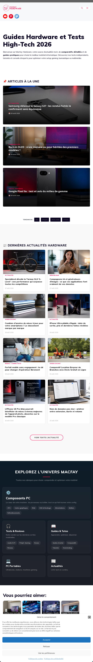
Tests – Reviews (15, 189)
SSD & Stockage (45, 508)
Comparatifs (14, 144)
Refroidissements (14, 513)
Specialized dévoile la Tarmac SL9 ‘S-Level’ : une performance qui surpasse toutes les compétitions (23, 281)
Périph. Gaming (24, 543)
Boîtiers (71, 508)
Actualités (13, 103)
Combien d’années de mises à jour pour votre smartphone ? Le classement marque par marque (24, 325)
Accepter (46, 640)
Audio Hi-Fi (11, 543)
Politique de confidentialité (53, 659)
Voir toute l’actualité (46, 438)
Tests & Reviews (15, 531)
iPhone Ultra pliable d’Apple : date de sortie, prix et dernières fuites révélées (69, 324)
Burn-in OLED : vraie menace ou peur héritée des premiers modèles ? (43, 148)
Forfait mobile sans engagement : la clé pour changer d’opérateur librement (24, 368)
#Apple (44, 219)
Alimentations (60, 508)
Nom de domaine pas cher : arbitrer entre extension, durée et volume (67, 410)
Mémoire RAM (54, 275)
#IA (37, 219)
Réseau (10, 548)
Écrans (36, 543)
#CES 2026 (55, 219)
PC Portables (13, 566)
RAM (33, 508)
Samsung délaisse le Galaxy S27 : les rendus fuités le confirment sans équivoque (39, 107)
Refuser (46, 646)
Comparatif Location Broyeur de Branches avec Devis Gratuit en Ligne (68, 368)
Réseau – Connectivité (13, 363)
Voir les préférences (46, 653)
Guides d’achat (58, 543)
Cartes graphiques (21, 508)
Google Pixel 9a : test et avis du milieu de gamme (38, 191)
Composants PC (18, 498)
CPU (9, 508)
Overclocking (67, 548)
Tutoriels (56, 548)
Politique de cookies (35, 659)
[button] (89, 617)
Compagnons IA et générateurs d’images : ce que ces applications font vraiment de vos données (68, 281)
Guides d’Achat (10, 319)
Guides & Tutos (59, 531)
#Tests (66, 219)
